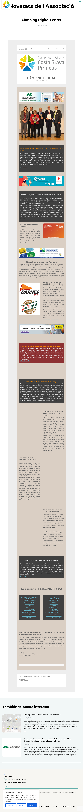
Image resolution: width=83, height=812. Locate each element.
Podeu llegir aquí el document (51, 319)
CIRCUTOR (54, 609)
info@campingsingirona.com (16, 779)
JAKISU (54, 597)
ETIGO (29, 605)
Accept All (32, 805)
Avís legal (55, 806)
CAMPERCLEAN (53, 600)
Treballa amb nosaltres (68, 806)
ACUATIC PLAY (54, 611)
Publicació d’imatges (43, 806)
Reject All (21, 805)
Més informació (24, 576)
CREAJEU (53, 602)
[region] (21, 799)
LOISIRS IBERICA (55, 617)
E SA (31, 599)
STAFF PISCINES (29, 609)
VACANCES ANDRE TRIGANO (54, 616)
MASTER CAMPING (54, 599)
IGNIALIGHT (29, 607)
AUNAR (54, 605)
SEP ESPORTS (29, 614)
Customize (11, 805)
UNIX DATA (29, 617)
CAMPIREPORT (54, 604)
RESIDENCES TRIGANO (29, 600)
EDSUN (49, 617)
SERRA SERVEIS (53, 607)
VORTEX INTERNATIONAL (29, 616)
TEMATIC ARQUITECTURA (29, 612)
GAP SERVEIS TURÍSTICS (29, 611)
